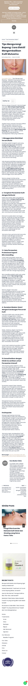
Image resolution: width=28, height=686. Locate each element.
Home (4, 614)
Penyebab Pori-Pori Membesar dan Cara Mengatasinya (7, 489)
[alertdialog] (14, 5)
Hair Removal (7, 629)
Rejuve (5, 627)
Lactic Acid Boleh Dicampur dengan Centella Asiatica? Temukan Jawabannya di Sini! (21, 491)
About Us (4, 650)
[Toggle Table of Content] (12, 101)
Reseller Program (8, 637)
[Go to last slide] (4, 525)
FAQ (3, 648)
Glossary (4, 643)
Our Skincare (6, 635)
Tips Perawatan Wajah (7, 41)
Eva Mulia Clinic (7, 57)
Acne (4, 619)
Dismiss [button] (14, 21)
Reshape (5, 624)
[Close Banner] (26, 2)
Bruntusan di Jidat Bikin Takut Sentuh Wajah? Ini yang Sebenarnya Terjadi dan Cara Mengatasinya (13, 608)
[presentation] (14, 517)
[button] (14, 32)
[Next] (23, 525)
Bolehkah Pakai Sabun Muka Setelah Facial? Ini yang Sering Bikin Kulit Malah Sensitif (13, 600)
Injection (5, 632)
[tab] (10, 543)
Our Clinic (5, 640)
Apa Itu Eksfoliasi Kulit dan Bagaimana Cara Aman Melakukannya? (14, 455)
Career (4, 653)
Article (4, 645)
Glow (4, 622)
